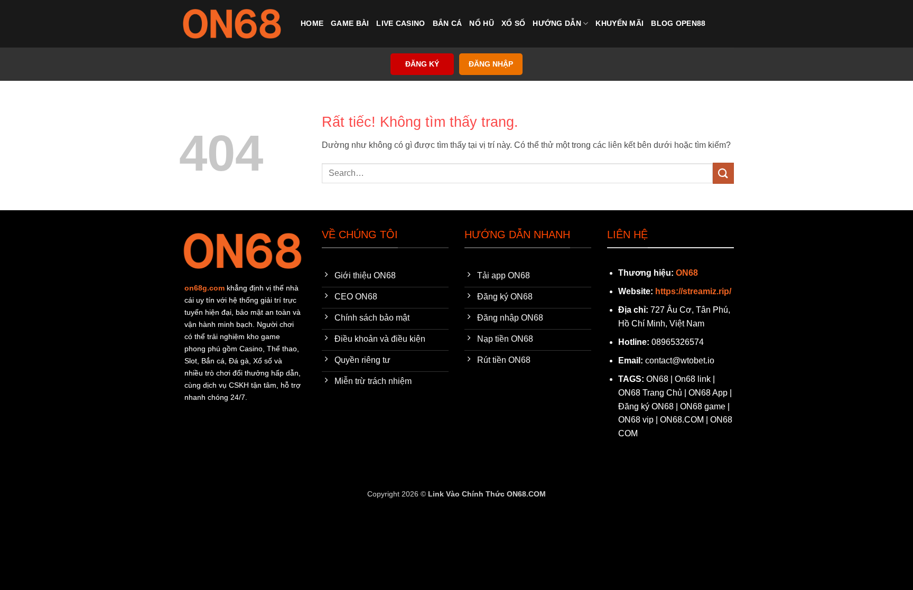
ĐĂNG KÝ (422, 64)
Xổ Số (513, 23)
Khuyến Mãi (619, 23)
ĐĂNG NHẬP (491, 64)
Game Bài (350, 23)
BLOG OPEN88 (678, 23)
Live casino (400, 23)
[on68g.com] (232, 23)
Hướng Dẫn (557, 23)
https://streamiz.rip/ (693, 291)
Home (312, 23)
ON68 (687, 272)
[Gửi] (723, 173)
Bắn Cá (447, 23)
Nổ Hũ (481, 23)
